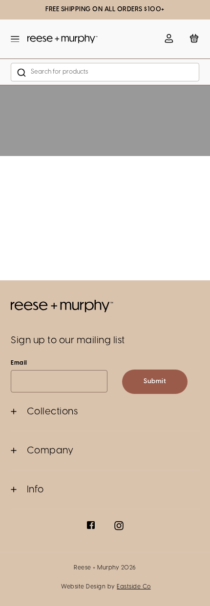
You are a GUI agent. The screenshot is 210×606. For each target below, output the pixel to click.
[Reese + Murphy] (62, 39)
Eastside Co (134, 587)
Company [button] (50, 451)
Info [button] (35, 490)
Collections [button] (52, 412)
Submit (155, 381)
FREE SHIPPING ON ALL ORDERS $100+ (105, 9)
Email (19, 363)
